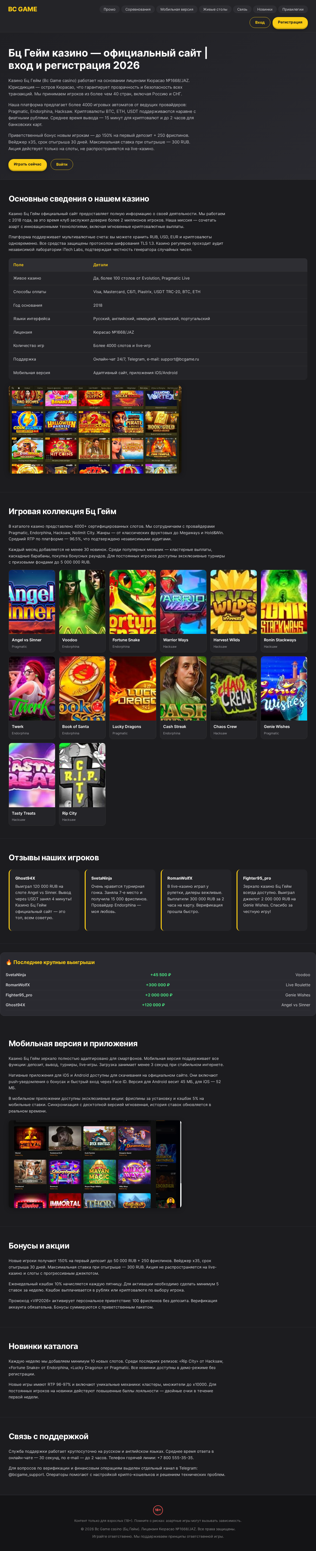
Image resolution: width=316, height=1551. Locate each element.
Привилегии (293, 9)
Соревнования (138, 9)
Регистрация (290, 22)
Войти (61, 164)
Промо (110, 9)
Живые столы (215, 9)
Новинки (265, 9)
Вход (260, 22)
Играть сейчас (27, 164)
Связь (242, 9)
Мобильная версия (176, 9)
